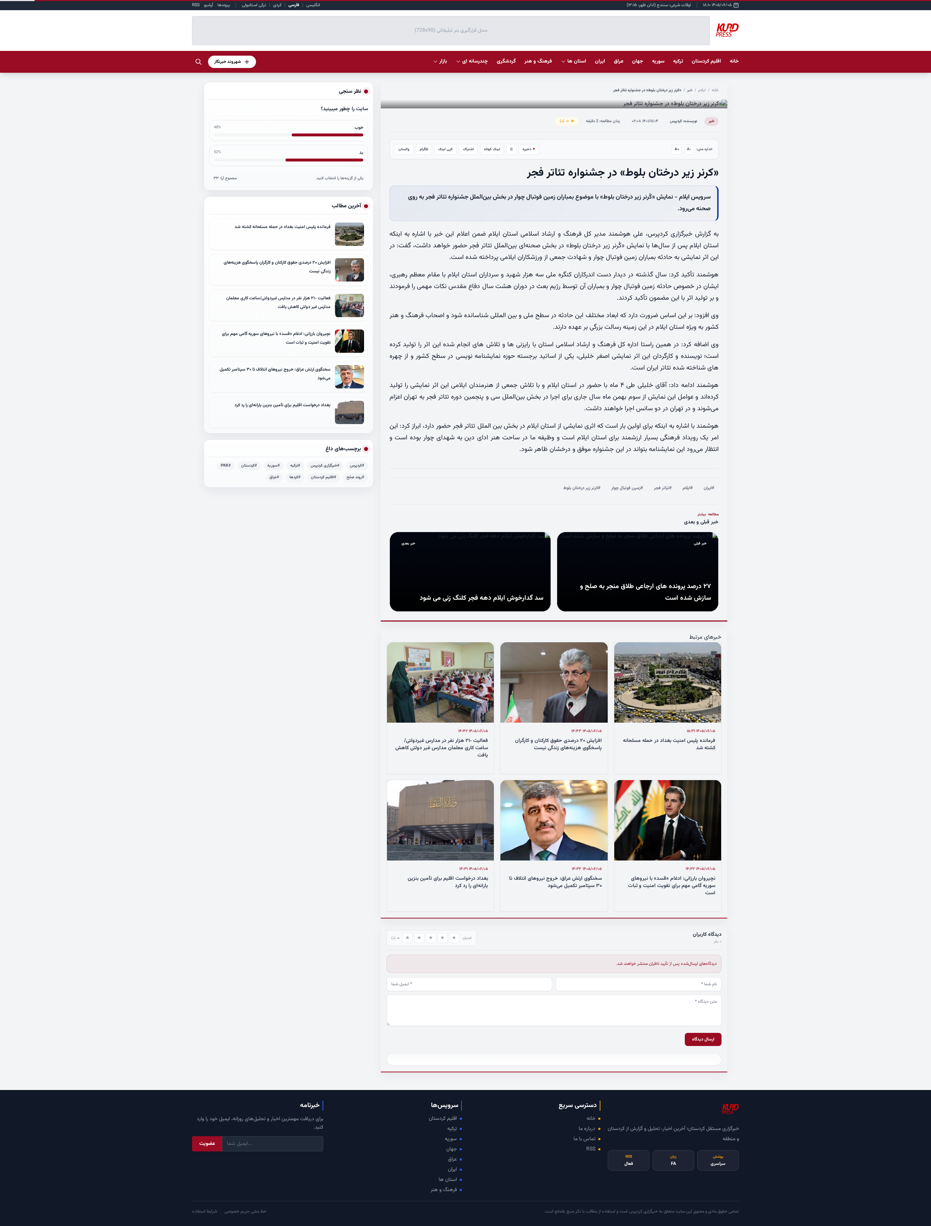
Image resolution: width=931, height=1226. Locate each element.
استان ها (448, 1179)
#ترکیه (295, 466)
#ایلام (688, 488)
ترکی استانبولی (254, 5)
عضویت (207, 1144)
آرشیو (208, 5)
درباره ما (587, 1129)
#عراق (274, 477)
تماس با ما (584, 1139)
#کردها (295, 477)
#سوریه (273, 466)
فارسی (293, 5)
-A (689, 149)
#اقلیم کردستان (323, 477)
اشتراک (468, 149)
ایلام (702, 90)
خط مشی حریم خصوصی (245, 1211)
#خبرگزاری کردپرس (325, 466)
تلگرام (424, 149)
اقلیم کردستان (443, 1118)
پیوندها (223, 5)
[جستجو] (198, 61)
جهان (451, 1149)
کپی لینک (445, 149)
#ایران (709, 488)
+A (677, 149)
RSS (196, 5)
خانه (734, 61)
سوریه (451, 1139)
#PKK (226, 466)
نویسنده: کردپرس (683, 121)
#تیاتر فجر (663, 488)
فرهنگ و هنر (444, 1190)
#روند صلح (355, 477)
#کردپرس (357, 466)
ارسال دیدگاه (703, 1039)
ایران (452, 1169)
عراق (452, 1159)
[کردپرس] (727, 30)
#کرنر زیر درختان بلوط (581, 488)
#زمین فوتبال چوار (627, 488)
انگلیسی (313, 5)
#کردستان (249, 466)
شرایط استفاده (204, 1211)
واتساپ (403, 149)
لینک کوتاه (492, 149)
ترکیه (452, 1129)
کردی (277, 5)
